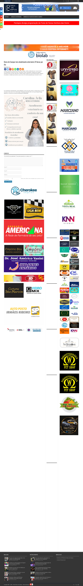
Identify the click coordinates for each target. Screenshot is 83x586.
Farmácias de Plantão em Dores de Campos (32, 17)
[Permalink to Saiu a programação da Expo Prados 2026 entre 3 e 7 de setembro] (32, 570)
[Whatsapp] (15, 69)
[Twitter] (8, 69)
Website (5, 174)
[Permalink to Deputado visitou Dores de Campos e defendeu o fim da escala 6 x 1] (32, 580)
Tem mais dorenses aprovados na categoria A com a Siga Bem (42, 558)
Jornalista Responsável (16, 17)
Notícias (7, 17)
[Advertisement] (41, 35)
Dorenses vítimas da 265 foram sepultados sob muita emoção (15, 578)
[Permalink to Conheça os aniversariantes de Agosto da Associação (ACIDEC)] (6, 565)
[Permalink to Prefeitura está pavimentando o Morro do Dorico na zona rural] (32, 575)
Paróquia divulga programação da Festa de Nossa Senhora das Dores (41, 23)
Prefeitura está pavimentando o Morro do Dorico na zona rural (43, 573)
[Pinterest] (10, 69)
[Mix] (13, 69)
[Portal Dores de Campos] (11, 12)
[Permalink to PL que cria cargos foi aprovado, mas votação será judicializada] (6, 560)
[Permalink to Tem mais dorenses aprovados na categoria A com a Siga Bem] (32, 560)
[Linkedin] (18, 69)
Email (5, 170)
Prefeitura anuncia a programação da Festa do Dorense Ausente (43, 563)
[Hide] (0, 29)
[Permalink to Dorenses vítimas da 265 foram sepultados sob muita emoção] (6, 580)
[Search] (78, 1)
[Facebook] (5, 69)
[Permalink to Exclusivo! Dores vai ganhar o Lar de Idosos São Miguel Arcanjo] (6, 575)
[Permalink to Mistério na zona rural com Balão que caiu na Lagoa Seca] (6, 570)
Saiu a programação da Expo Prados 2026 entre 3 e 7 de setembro (43, 568)
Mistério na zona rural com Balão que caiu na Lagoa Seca (17, 568)
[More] (23, 69)
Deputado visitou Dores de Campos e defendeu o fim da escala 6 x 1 (43, 578)
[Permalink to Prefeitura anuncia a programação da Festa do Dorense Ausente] (32, 565)
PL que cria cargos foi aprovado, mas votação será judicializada (17, 558)
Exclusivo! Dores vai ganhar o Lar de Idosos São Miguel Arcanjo (17, 573)
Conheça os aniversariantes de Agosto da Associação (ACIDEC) (17, 563)
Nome (5, 167)
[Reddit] (20, 69)
